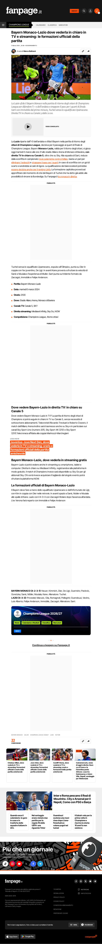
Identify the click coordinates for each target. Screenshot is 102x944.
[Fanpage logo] (21, 11)
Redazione (57, 909)
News (17, 623)
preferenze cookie (60, 913)
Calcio (26, 735)
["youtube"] (19, 864)
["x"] (26, 864)
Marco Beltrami (30, 51)
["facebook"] (33, 864)
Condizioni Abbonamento (63, 905)
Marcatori (63, 25)
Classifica (52, 25)
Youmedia (57, 889)
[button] (88, 51)
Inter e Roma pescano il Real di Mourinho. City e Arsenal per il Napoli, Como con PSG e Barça (72, 799)
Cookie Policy (58, 901)
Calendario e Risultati (31, 623)
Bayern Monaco (17, 735)
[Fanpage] (13, 881)
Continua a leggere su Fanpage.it (51, 645)
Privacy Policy (59, 897)
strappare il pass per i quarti (45, 162)
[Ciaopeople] (91, 937)
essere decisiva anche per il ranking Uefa (31, 169)
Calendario (41, 25)
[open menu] (3, 25)
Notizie (57, 735)
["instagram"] (12, 864)
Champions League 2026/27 (42, 613)
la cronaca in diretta (67, 176)
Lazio (52, 735)
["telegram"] (40, 864)
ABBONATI (74, 11)
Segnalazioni (58, 893)
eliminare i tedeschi (20, 162)
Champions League (19, 24)
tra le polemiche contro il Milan (53, 159)
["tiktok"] (5, 864)
